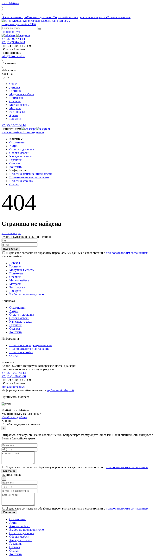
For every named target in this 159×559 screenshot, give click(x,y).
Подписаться (10, 248)
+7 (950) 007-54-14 (14, 125)
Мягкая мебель (19, 104)
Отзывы (112, 17)
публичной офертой (60, 390)
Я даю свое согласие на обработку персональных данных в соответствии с (77, 252)
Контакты (124, 17)
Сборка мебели (62, 17)
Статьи (14, 184)
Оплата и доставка (39, 17)
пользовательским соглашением (127, 252)
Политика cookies (21, 180)
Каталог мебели (12, 132)
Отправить (9, 471)
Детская (14, 87)
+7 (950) (13, 38)
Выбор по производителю (26, 294)
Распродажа (17, 111)
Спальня (15, 101)
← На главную (11, 233)
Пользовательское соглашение (29, 177)
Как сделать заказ (83, 17)
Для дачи (15, 118)
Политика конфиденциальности (30, 173)
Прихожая (16, 97)
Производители (12, 31)
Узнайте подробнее (14, 417)
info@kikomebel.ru (13, 56)
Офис (13, 83)
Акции (22, 17)
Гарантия (101, 17)
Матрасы (15, 108)
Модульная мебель (21, 94)
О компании (10, 17)
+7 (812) (13, 42)
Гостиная (15, 90)
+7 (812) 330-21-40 (14, 376)
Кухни (13, 115)
